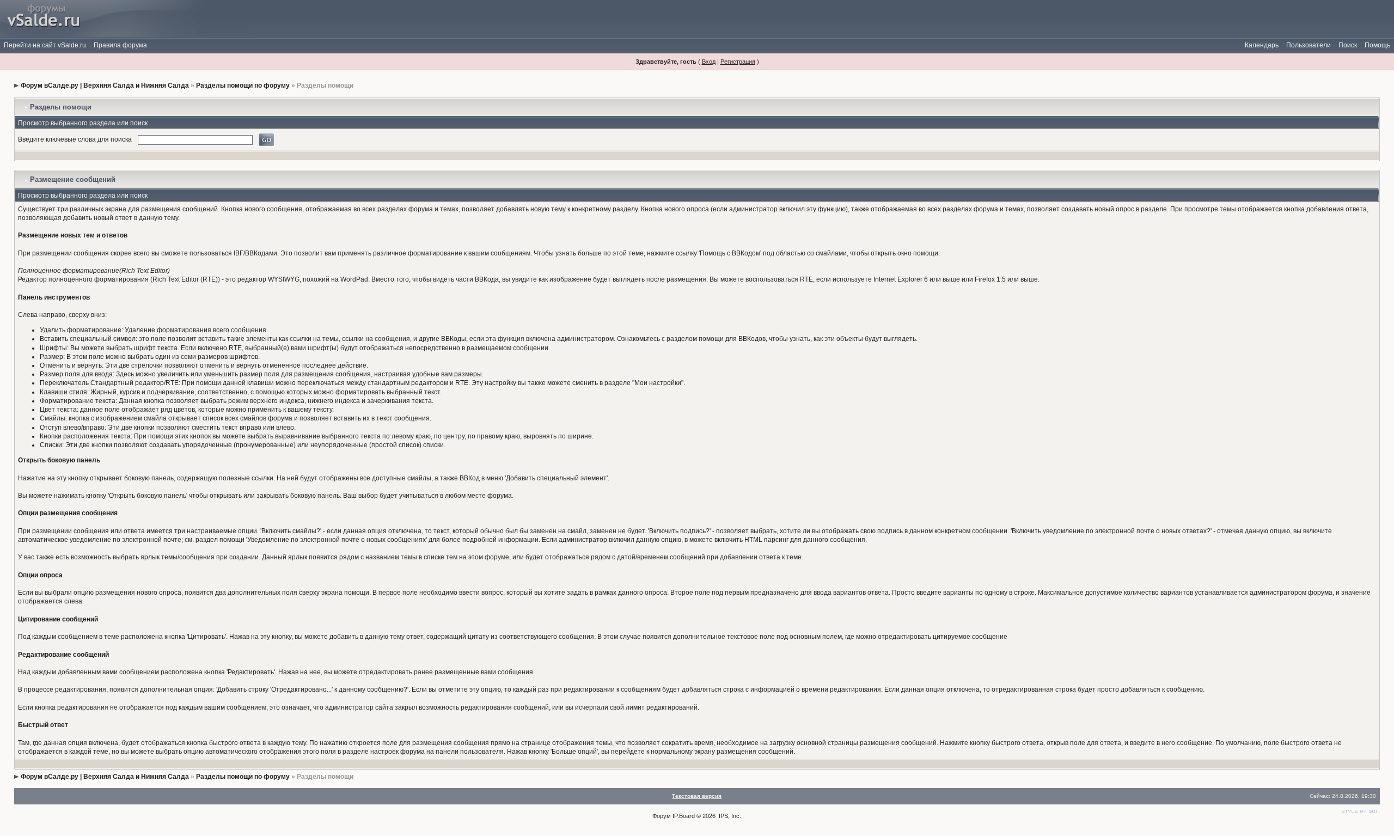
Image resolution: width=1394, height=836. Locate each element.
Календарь (1262, 45)
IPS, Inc (729, 816)
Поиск (1347, 45)
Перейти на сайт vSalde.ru (45, 45)
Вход (709, 61)
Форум (661, 816)
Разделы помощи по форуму (243, 85)
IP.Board (683, 816)
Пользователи (1308, 45)
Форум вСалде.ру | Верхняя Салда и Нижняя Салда (105, 85)
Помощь (1377, 45)
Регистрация (737, 61)
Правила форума (120, 45)
